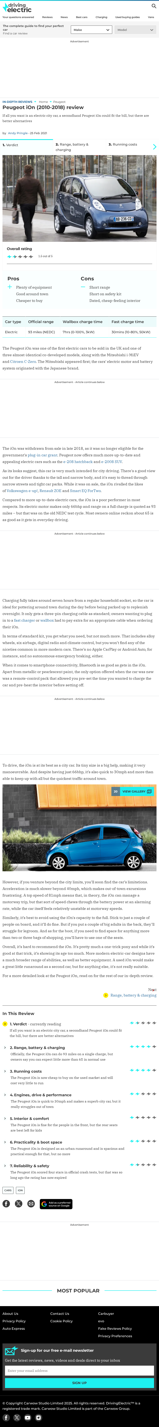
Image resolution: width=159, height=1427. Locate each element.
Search (154, 6)
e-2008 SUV (111, 461)
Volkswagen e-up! (22, 490)
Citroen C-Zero (23, 361)
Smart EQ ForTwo (85, 490)
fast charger (24, 620)
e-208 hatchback (78, 461)
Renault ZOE (50, 490)
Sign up (79, 1383)
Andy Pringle (18, 133)
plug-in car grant (42, 455)
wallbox (47, 620)
